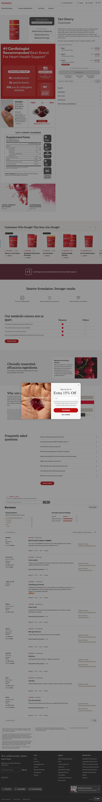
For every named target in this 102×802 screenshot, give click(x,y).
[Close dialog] (78, 385)
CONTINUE (66, 410)
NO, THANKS (66, 414)
